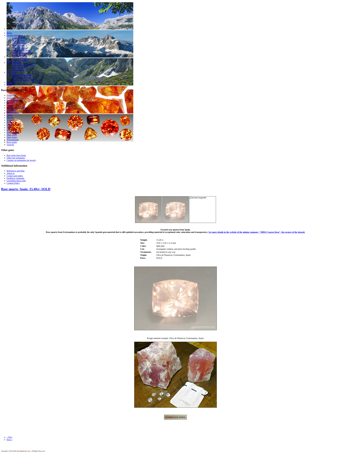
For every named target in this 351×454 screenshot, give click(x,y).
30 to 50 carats (18, 45)
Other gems (12, 72)
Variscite (10, 145)
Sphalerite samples (20, 67)
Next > (10, 440)
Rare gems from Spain (21, 75)
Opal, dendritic (13, 132)
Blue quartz (12, 103)
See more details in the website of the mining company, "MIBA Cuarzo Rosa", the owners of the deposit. (256, 232)
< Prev (9, 437)
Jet (8, 130)
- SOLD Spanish (19, 57)
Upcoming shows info (16, 181)
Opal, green (12, 135)
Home (9, 33)
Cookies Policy (13, 183)
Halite (9, 122)
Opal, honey (12, 137)
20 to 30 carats (18, 43)
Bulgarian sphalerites (21, 53)
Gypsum (10, 120)
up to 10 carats (18, 38)
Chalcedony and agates (17, 108)
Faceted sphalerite (14, 35)
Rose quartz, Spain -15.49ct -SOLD (25, 189)
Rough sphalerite (14, 62)
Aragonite (11, 95)
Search (9, 85)
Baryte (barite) (13, 100)
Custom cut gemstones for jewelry (27, 80)
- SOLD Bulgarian (20, 60)
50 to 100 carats (19, 48)
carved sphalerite (19, 55)
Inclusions (11, 82)
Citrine (9, 115)
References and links (16, 171)
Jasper (9, 127)
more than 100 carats (21, 50)
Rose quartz (12, 142)
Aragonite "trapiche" (16, 98)
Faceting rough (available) (23, 65)
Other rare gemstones (21, 77)
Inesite (9, 125)
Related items (18, 70)
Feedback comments (15, 178)
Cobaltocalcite (13, 112)
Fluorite (10, 117)
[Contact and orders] (175, 419)
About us (11, 173)
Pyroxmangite (13, 140)
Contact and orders (15, 176)
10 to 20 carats (18, 40)
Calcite (10, 105)
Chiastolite (11, 110)
